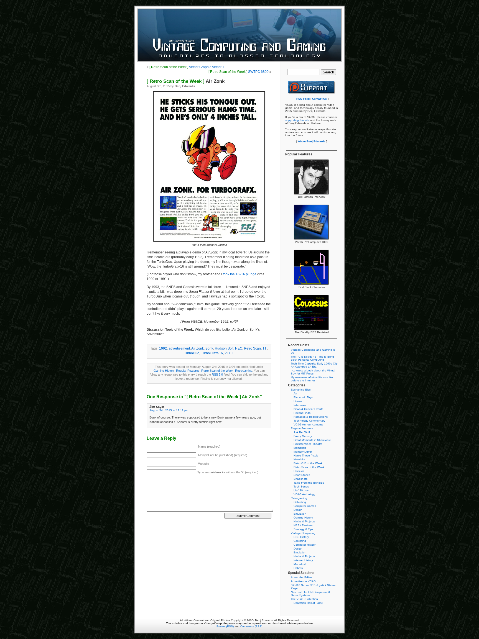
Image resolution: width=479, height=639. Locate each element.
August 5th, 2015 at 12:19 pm (168, 410)
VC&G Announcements (308, 424)
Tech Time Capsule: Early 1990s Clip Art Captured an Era (314, 365)
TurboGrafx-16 (212, 353)
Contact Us (319, 98)
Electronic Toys (303, 397)
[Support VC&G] (311, 93)
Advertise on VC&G (303, 581)
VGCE (229, 353)
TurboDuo (191, 353)
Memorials (300, 447)
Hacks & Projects (304, 521)
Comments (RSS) (251, 626)
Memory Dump (303, 451)
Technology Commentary (309, 420)
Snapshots (300, 478)
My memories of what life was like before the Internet (312, 379)
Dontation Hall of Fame (308, 602)
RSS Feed (303, 98)
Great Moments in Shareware (312, 440)
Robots (298, 567)
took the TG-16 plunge (239, 274)
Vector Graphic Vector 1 (186, 67)
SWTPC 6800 (238, 72)
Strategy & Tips (303, 529)
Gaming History (164, 370)
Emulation (300, 513)
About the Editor (301, 577)
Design (298, 509)
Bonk (209, 348)
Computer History (304, 544)
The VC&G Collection (304, 598)
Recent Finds (302, 412)
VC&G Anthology (304, 494)
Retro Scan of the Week (217, 370)
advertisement (179, 348)
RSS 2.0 (217, 374)
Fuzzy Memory (303, 436)
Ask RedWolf (302, 432)
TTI (265, 348)
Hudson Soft (224, 348)
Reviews (299, 471)
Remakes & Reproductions (311, 416)
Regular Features (188, 370)
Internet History (303, 560)
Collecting (300, 502)
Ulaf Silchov (301, 490)
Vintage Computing (303, 533)
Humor (298, 401)
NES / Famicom (303, 525)
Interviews (300, 405)
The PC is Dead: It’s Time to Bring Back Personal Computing (312, 358)
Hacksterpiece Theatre (308, 443)
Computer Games (305, 505)
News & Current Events (308, 408)
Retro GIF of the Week (308, 463)
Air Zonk (186, 81)
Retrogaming (243, 370)
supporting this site (297, 120)
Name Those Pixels (306, 455)
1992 (163, 348)
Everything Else (301, 389)
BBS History (301, 536)
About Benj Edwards (311, 141)
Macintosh (300, 564)
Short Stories (302, 474)
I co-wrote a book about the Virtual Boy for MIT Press (313, 372)
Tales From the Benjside (309, 482)
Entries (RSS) (225, 626)
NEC (238, 348)
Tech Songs (301, 486)
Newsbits (299, 459)
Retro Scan (252, 348)
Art (295, 393)
